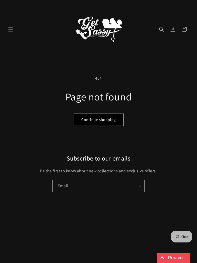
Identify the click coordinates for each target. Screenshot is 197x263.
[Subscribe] (138, 186)
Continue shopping (98, 119)
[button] (10, 29)
